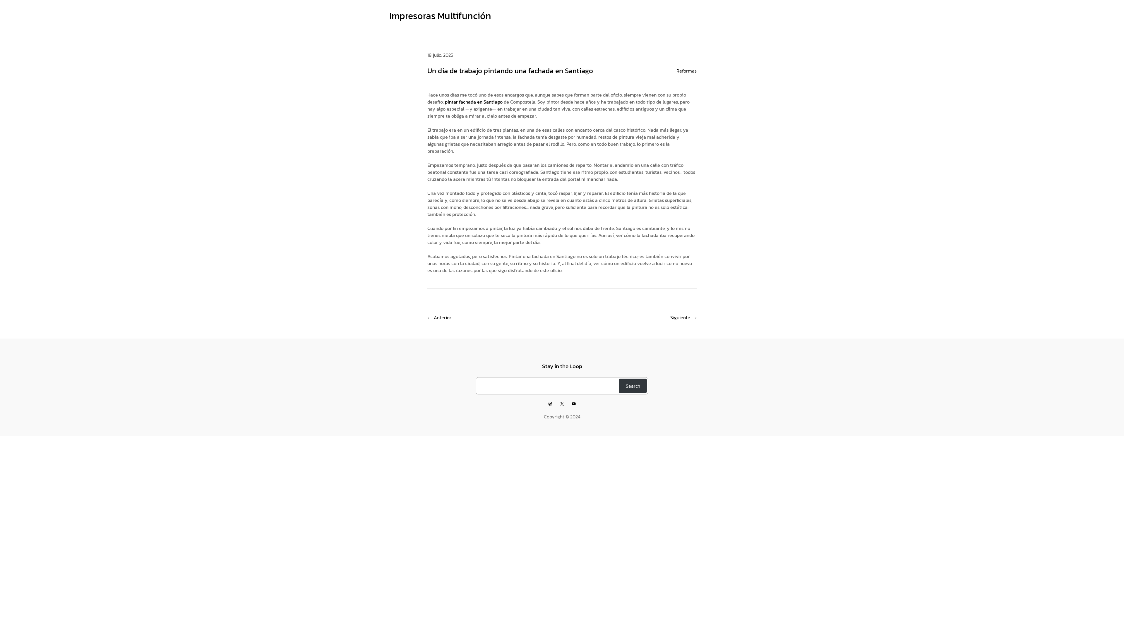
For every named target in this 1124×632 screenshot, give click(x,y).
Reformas (686, 70)
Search (633, 385)
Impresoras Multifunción (440, 16)
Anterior (442, 317)
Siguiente (680, 317)
